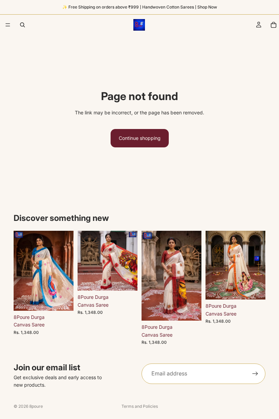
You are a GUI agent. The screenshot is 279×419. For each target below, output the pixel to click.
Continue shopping (140, 138)
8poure (36, 406)
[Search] (22, 24)
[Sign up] (255, 374)
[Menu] (8, 25)
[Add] (63, 300)
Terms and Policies (139, 406)
